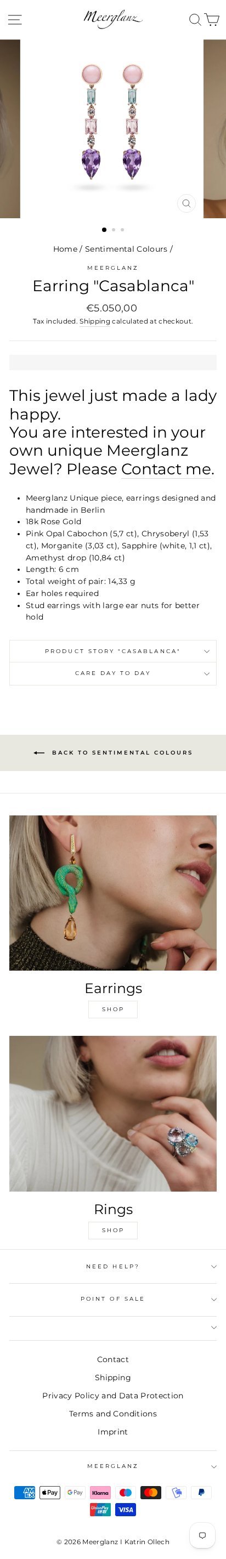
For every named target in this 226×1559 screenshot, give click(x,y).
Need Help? (113, 1266)
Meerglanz (113, 267)
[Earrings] (113, 893)
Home (65, 249)
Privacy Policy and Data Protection (113, 1395)
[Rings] (113, 1114)
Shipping (95, 321)
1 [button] (105, 230)
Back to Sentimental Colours (121, 752)
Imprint (113, 1431)
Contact (113, 1359)
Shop (113, 1009)
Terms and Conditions (113, 1413)
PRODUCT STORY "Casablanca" (113, 651)
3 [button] (123, 231)
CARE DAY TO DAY (113, 673)
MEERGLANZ (113, 1466)
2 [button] (114, 231)
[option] (113, 128)
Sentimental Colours (126, 249)
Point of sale (113, 1298)
